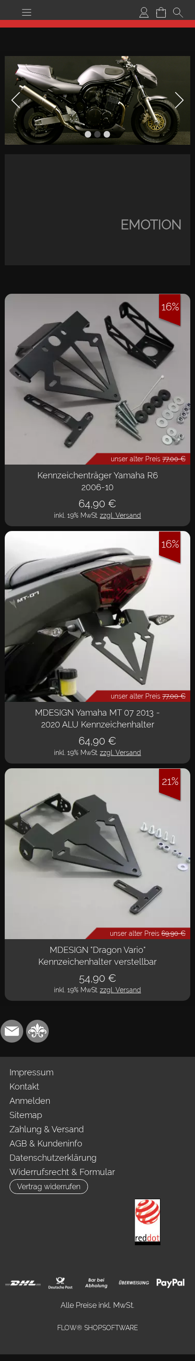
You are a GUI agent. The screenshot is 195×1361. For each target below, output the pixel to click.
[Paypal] (170, 1283)
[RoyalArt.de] (37, 1031)
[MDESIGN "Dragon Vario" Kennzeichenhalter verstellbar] (97, 853)
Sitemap (25, 1115)
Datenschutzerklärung (53, 1158)
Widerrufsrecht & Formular (62, 1172)
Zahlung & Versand (46, 1129)
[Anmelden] (144, 12)
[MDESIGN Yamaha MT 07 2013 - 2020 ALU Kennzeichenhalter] (97, 616)
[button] (26, 12)
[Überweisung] (133, 1283)
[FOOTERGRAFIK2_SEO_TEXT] (147, 1202)
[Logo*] (97, 24)
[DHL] (23, 1283)
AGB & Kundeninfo (45, 1143)
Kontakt (24, 1086)
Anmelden (29, 1101)
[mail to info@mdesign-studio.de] (12, 1031)
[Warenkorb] (161, 12)
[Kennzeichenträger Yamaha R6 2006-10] (97, 379)
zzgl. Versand (120, 515)
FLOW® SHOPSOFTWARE (97, 1328)
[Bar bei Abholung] (97, 1283)
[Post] (60, 1283)
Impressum (31, 1072)
